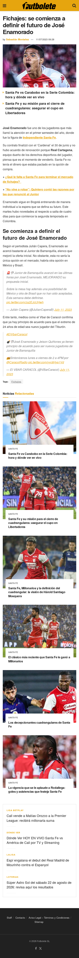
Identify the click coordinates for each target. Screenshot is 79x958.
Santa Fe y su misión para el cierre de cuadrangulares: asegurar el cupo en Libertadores (34, 108)
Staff (9, 917)
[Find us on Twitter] (40, 948)
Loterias (12, 877)
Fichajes (16, 381)
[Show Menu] (4, 5)
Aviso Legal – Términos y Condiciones (49, 917)
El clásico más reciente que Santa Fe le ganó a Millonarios (39, 659)
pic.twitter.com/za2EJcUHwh (25, 302)
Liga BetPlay (15, 810)
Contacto (20, 917)
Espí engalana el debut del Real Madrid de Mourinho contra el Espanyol (38, 862)
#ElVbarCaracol (16, 334)
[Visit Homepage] (39, 5)
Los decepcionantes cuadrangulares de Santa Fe (39, 724)
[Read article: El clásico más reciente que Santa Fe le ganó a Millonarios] (39, 631)
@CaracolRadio (17, 362)
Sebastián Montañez (17, 39)
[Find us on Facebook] (36, 948)
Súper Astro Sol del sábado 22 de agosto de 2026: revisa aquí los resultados (39, 884)
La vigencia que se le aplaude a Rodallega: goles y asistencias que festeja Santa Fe (36, 790)
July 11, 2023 (63, 309)
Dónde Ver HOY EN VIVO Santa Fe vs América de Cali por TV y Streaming (35, 840)
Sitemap (39, 922)
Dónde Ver (13, 832)
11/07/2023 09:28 (45, 39)
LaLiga (11, 854)
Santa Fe (13, 449)
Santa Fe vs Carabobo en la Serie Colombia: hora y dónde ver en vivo (40, 94)
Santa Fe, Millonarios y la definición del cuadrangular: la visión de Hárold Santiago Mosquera (36, 592)
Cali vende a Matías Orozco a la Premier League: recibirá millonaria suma (36, 818)
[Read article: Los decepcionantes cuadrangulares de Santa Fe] (39, 696)
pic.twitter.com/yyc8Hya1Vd (46, 362)
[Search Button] (74, 5)
